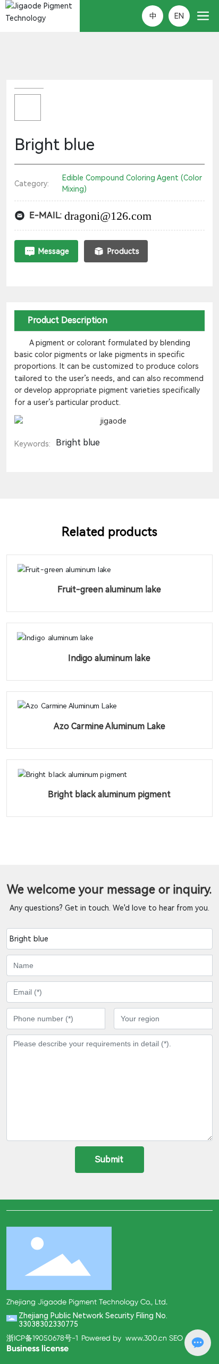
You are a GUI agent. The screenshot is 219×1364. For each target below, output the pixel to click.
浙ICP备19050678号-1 (42, 1338)
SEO (176, 1338)
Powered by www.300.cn (124, 1338)
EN (179, 16)
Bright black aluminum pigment (109, 794)
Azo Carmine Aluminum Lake (109, 726)
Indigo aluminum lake (109, 658)
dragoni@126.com (107, 215)
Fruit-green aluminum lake (109, 589)
